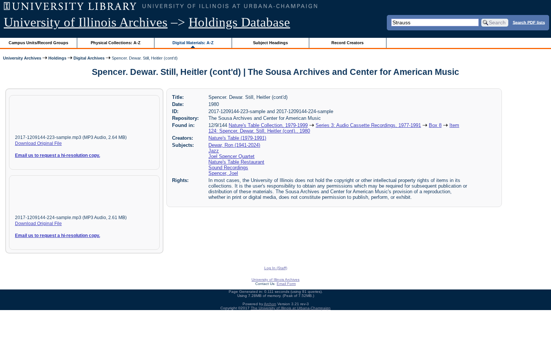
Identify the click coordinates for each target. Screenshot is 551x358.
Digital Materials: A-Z (193, 42)
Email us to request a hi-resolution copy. (57, 155)
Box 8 (435, 125)
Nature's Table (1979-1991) (237, 138)
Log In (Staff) (275, 268)
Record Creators (347, 42)
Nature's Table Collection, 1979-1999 (268, 125)
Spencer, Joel (223, 173)
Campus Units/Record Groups (38, 42)
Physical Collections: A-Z (116, 42)
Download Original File (38, 143)
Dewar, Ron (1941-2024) (234, 145)
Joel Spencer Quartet (231, 156)
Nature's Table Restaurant (236, 162)
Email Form (286, 284)
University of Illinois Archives (86, 22)
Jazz (213, 151)
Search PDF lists (529, 22)
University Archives (22, 58)
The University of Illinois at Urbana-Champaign (291, 308)
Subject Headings (270, 42)
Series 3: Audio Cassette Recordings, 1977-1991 (368, 125)
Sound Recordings (228, 167)
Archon (270, 304)
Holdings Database (239, 22)
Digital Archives (89, 58)
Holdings (57, 58)
